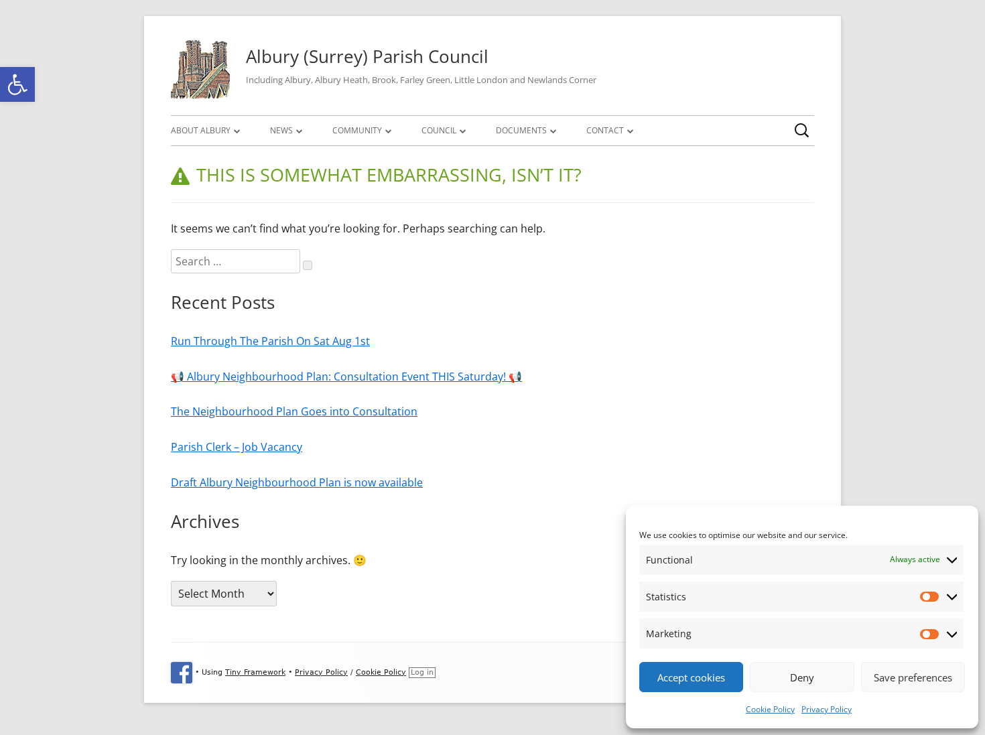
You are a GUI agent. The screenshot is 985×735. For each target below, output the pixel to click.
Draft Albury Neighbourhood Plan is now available (297, 482)
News (281, 130)
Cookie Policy (770, 709)
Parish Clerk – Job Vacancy (236, 447)
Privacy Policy (826, 709)
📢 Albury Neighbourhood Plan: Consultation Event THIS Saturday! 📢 (346, 376)
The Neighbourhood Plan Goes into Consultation (294, 411)
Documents (521, 130)
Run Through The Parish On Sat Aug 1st (270, 341)
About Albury (201, 130)
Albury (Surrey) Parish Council (367, 56)
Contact (605, 130)
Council (438, 130)
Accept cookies (691, 677)
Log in (422, 672)
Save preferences (913, 677)
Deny (802, 677)
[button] (17, 84)
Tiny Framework (255, 672)
